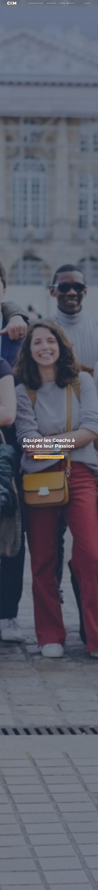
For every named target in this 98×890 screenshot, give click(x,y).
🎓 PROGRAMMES (50, 3)
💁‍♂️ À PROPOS (61, 3)
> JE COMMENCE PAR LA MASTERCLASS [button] (49, 457)
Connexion (87, 3)
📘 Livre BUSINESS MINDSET (34, 3)
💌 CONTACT (71, 3)
